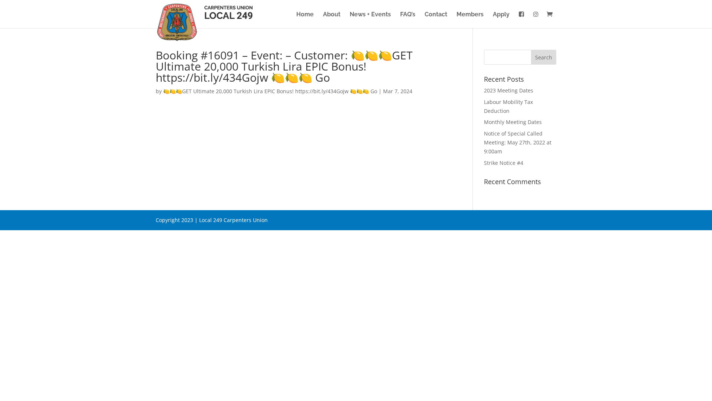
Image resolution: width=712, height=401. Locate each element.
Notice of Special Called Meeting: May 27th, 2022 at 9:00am (517, 142)
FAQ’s (407, 15)
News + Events (370, 15)
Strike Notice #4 (503, 162)
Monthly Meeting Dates (513, 121)
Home (305, 15)
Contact (436, 15)
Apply (501, 15)
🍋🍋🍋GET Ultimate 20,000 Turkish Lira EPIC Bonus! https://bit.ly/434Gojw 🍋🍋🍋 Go (270, 91)
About (331, 15)
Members (470, 15)
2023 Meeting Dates (508, 90)
